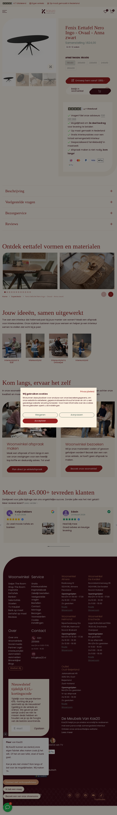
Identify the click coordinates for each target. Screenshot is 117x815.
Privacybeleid (87, 391)
